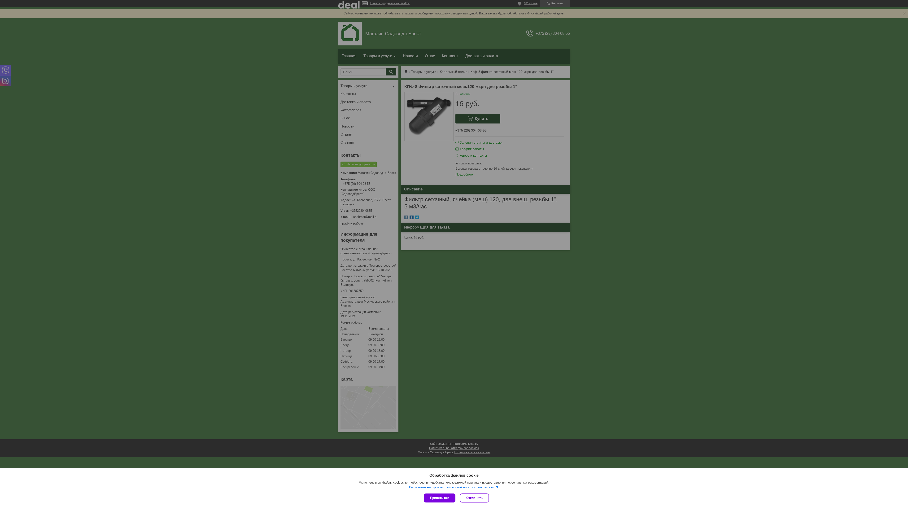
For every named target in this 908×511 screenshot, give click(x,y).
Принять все (439, 498)
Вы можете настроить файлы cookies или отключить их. (452, 487)
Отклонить (474, 498)
